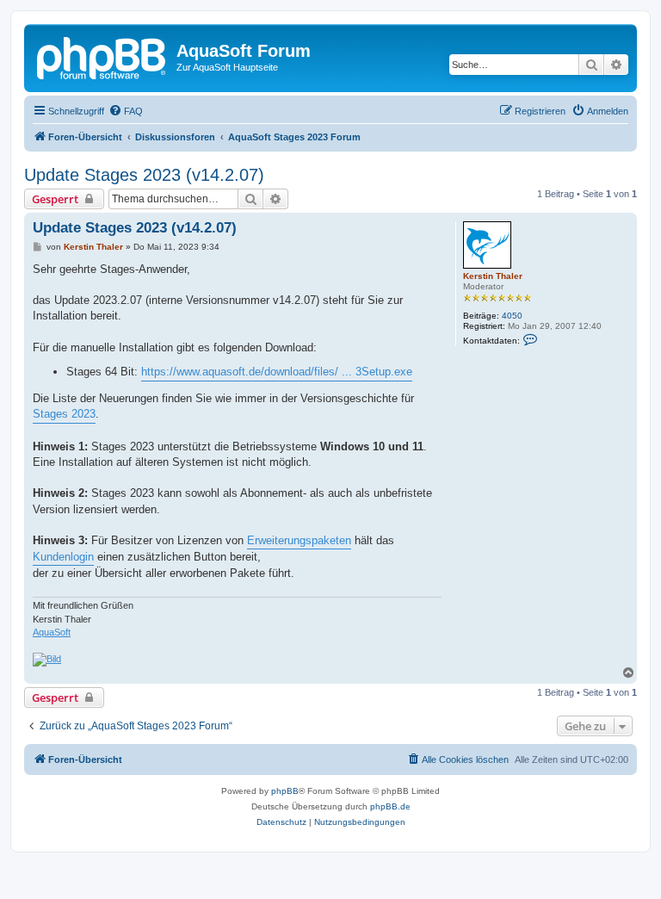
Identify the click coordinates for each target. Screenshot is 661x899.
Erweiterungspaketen (299, 540)
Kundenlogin (63, 556)
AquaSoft (52, 632)
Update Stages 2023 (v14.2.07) (144, 174)
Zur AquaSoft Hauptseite (227, 67)
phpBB (285, 791)
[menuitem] (125, 111)
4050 (512, 315)
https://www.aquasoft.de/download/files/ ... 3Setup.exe (276, 371)
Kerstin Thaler (492, 276)
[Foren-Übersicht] (102, 56)
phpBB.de (390, 806)
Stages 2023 (64, 413)
